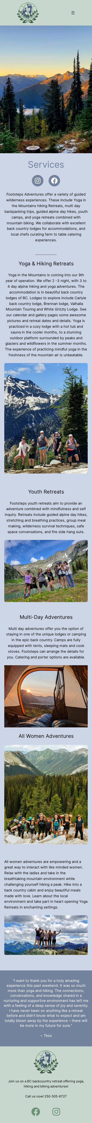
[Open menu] (73, 12)
